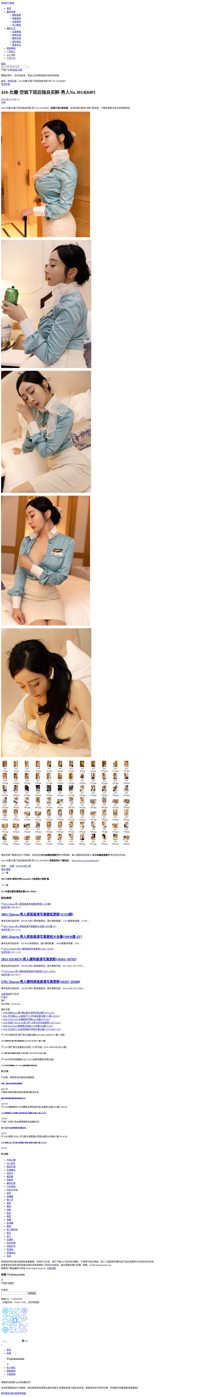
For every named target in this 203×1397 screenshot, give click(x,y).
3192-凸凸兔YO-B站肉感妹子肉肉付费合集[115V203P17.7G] (32, 1029)
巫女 (9, 1213)
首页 (9, 8)
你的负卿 (11, 1243)
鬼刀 (9, 1233)
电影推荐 (16, 15)
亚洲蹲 (10, 1223)
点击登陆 (5, 994)
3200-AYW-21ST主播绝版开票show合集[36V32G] (26, 1019)
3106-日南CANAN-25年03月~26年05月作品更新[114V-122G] (32, 1023)
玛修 (9, 1256)
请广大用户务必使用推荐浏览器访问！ (14, 1128)
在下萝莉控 (12, 1229)
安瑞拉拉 (11, 1253)
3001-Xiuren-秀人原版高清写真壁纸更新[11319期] (37, 914)
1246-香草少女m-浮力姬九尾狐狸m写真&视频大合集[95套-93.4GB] (24, 1142)
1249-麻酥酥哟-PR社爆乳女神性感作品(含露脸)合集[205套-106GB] (23, 1113)
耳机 (9, 1203)
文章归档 (51, 1268)
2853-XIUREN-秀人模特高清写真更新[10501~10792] (38, 959)
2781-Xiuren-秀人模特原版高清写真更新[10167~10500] (40, 982)
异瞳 (9, 1220)
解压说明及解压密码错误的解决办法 (13, 1098)
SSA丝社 (11, 1163)
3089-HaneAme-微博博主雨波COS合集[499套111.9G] (28, 1026)
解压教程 (5, 1393)
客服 (8, 869)
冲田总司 (11, 1246)
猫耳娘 (10, 1176)
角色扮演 (16, 35)
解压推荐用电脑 (18, 1393)
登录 (3, 64)
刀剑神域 (11, 1186)
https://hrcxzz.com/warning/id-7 (85, 860)
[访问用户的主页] (4, 997)
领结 (9, 1210)
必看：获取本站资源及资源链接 (11, 1083)
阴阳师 (10, 1180)
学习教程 (16, 25)
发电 (3, 869)
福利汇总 (11, 28)
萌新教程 (11, 48)
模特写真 (16, 38)
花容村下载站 (7, 3)
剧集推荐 (16, 18)
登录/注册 (17, 70)
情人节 (10, 1200)
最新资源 (11, 12)
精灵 (9, 1216)
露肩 (9, 1226)
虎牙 (9, 1193)
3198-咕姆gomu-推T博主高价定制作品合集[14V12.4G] (28, 1013)
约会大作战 (12, 1190)
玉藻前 (10, 1239)
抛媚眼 (10, 1196)
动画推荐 (16, 22)
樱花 (9, 1206)
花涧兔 (10, 1249)
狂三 (9, 1236)
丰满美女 (11, 1170)
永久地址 (11, 1367)
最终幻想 (11, 1183)
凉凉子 (10, 1173)
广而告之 (11, 51)
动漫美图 (16, 32)
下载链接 (11, 1374)
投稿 (9, 1353)
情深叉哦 (11, 1166)
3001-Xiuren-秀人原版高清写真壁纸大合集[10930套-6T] (41, 937)
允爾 (12, 866)
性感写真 (12, 81)
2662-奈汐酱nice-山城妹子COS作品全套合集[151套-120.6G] (31, 1016)
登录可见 (16, 45)
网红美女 (16, 41)
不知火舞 (11, 1160)
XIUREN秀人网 (23, 866)
